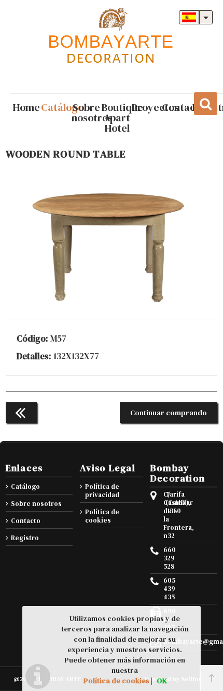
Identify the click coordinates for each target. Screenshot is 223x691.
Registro (25, 537)
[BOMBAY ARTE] (111, 36)
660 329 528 (164, 558)
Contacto (25, 520)
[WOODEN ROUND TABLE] (111, 303)
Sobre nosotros (36, 503)
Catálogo (25, 486)
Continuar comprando (168, 412)
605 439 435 (164, 588)
